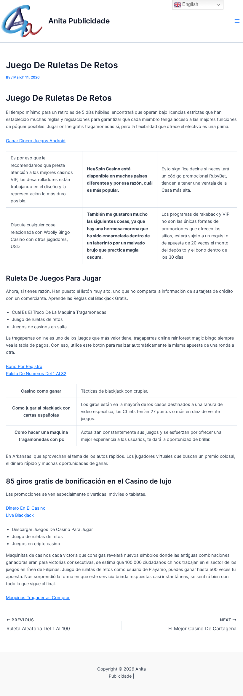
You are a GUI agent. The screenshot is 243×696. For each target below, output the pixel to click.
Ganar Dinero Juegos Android (35, 140)
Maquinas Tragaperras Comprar (38, 597)
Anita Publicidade (79, 20)
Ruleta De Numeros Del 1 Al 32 (36, 373)
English (189, 4)
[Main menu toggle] (237, 21)
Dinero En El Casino (26, 508)
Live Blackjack (20, 515)
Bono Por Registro (24, 366)
